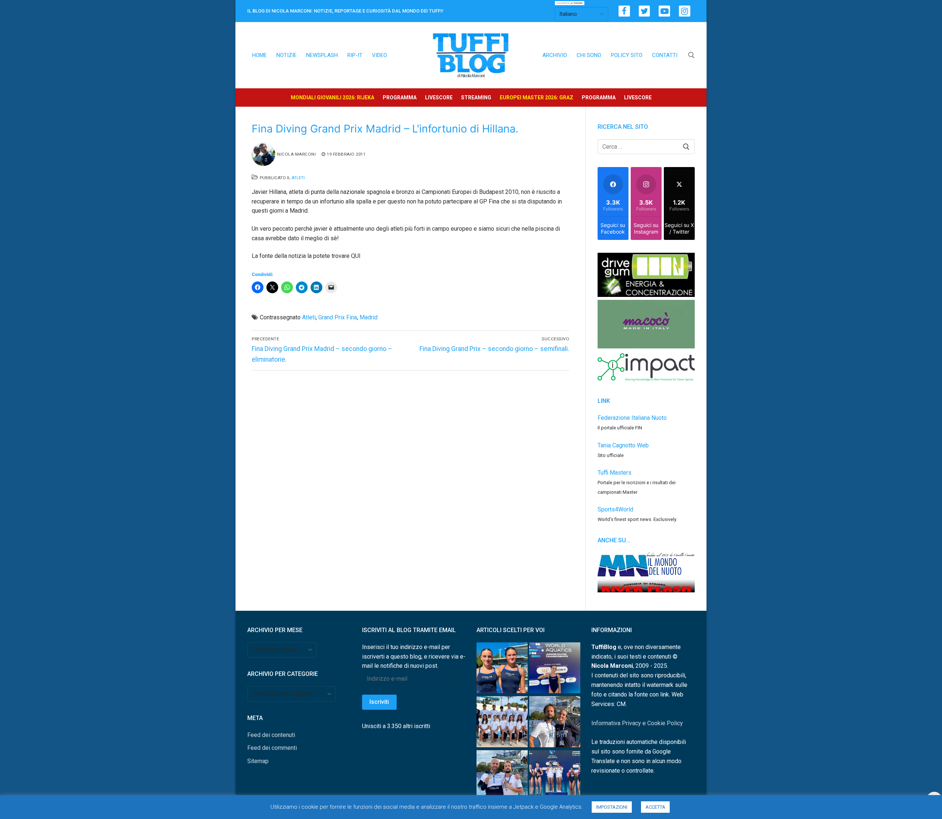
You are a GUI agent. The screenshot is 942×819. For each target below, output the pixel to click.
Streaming (476, 97)
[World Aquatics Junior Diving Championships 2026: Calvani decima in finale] (554, 669)
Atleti (298, 177)
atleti (309, 317)
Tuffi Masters (614, 472)
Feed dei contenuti (271, 734)
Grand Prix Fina (337, 317)
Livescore (439, 97)
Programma (400, 97)
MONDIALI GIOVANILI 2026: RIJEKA (332, 97)
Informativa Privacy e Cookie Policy (637, 723)
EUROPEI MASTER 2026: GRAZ (536, 97)
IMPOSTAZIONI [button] (611, 807)
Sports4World (615, 509)
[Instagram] (684, 11)
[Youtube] (664, 11)
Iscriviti (379, 701)
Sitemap (258, 761)
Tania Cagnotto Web (623, 445)
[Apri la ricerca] (691, 55)
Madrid (369, 317)
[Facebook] (624, 11)
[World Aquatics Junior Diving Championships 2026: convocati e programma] (502, 723)
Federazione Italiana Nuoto (632, 417)
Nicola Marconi (296, 154)
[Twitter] (644, 11)
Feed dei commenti (272, 747)
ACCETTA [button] (655, 807)
